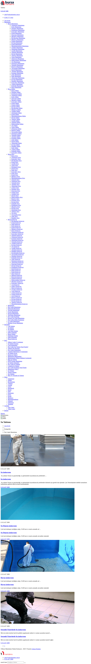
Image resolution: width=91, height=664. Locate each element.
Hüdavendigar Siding (17, 124)
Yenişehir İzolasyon (16, 242)
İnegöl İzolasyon (16, 269)
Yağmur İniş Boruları (14, 348)
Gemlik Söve (15, 164)
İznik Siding (14, 148)
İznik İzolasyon (15, 224)
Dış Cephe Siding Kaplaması (16, 320)
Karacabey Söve (16, 159)
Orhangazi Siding (16, 129)
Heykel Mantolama (16, 54)
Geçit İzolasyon (15, 296)
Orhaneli (10, 401)
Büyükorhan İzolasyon (17, 221)
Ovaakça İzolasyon (16, 289)
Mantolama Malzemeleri (14, 356)
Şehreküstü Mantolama (17, 49)
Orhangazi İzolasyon (17, 237)
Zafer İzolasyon (15, 259)
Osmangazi (11, 378)
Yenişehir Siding (16, 135)
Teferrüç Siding (15, 119)
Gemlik (10, 385)
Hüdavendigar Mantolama (18, 60)
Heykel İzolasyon (16, 265)
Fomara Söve (15, 192)
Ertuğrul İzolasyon (16, 278)
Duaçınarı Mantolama (17, 35)
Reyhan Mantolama (16, 43)
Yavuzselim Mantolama (18, 68)
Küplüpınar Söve (16, 205)
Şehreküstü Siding (16, 113)
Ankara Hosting (36, 649)
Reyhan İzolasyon (16, 300)
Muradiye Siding (16, 100)
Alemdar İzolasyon (16, 250)
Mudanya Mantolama (17, 39)
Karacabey (11, 393)
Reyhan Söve (15, 208)
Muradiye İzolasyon (17, 281)
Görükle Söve (15, 194)
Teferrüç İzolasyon (16, 302)
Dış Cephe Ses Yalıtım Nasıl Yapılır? (18, 347)
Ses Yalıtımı (11, 374)
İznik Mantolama (16, 76)
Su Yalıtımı (11, 329)
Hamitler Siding (15, 146)
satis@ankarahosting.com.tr (12, 14)
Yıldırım (10, 383)
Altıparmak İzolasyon (17, 262)
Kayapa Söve (15, 202)
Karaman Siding (16, 138)
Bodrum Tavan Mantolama (15, 323)
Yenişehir (10, 404)
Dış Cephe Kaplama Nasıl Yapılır (17, 367)
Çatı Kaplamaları (12, 345)
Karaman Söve (15, 200)
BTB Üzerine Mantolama (15, 361)
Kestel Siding (15, 103)
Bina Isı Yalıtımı (12, 359)
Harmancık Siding (16, 133)
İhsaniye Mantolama (17, 66)
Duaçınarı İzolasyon (17, 264)
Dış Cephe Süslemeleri (14, 350)
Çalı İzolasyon (15, 285)
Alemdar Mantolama (17, 71)
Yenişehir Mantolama (17, 65)
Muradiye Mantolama (17, 36)
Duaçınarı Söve (15, 191)
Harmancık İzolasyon (17, 261)
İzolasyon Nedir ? (13, 355)
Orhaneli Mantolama (17, 52)
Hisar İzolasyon (15, 273)
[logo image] (7, 654)
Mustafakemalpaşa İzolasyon (19, 304)
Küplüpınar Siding (16, 94)
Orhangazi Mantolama (17, 59)
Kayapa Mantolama (16, 79)
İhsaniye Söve (15, 199)
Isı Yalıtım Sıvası (12, 353)
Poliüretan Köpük (13, 336)
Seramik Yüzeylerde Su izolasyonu (13, 630)
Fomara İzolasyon (16, 294)
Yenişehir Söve (15, 183)
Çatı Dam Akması (13, 331)
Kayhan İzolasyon (16, 245)
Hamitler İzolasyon (16, 251)
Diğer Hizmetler (12, 337)
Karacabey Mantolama (17, 31)
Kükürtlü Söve (15, 203)
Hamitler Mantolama (17, 81)
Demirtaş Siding (15, 92)
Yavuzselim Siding (16, 132)
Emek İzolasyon (15, 272)
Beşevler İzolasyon (16, 277)
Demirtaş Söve (15, 189)
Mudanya (10, 398)
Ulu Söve (14, 213)
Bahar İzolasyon (16, 270)
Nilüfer (10, 380)
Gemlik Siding (15, 121)
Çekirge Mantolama (16, 84)
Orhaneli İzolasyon (16, 235)
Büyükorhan (11, 382)
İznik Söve (14, 170)
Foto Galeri (11, 407)
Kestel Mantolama (16, 33)
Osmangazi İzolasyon (17, 232)
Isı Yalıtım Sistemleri (13, 363)
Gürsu (9, 386)
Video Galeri (11, 409)
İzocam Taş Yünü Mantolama (16, 318)
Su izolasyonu (6, 472)
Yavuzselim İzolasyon (17, 254)
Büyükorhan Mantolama (18, 38)
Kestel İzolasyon (16, 222)
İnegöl (9, 390)
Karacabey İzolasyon (17, 234)
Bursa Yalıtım (11, 334)
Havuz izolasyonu (7, 578)
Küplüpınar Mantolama (17, 30)
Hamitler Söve (15, 218)
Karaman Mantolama (17, 73)
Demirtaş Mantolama (17, 28)
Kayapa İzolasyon (16, 299)
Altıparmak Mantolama (17, 78)
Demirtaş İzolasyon (16, 256)
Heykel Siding (15, 117)
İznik (9, 391)
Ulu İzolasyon (15, 246)
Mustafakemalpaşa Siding (18, 116)
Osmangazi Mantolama (17, 25)
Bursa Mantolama (13, 23)
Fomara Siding (15, 105)
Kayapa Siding (15, 144)
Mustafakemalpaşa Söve (18, 178)
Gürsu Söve (14, 165)
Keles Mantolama (16, 27)
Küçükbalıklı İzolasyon (17, 253)
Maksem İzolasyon (16, 275)
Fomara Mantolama (16, 41)
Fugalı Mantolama (13, 312)
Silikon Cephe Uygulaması (15, 342)
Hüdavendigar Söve (17, 197)
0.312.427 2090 (4, 11)
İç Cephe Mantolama (14, 321)
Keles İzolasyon (15, 226)
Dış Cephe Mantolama (14, 307)
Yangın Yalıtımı (12, 372)
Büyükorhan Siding (16, 108)
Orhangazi (11, 402)
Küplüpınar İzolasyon (17, 267)
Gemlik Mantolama (16, 51)
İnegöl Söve (14, 168)
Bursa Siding (11, 89)
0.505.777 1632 (8, 17)
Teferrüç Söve (15, 211)
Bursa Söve (11, 154)
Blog (5, 340)
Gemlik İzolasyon (16, 248)
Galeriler (6, 406)
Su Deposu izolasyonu (9, 526)
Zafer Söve (14, 216)
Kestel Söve (14, 162)
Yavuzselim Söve (16, 215)
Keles (9, 394)
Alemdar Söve (15, 184)
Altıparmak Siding (16, 143)
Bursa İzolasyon (12, 219)
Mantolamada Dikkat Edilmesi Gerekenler (19, 358)
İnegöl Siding (15, 141)
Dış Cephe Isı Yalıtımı (14, 364)
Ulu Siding (14, 125)
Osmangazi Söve (16, 157)
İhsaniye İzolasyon (16, 297)
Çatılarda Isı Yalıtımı (13, 366)
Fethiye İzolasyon (16, 286)
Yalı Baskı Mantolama (14, 315)
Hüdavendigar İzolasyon (18, 280)
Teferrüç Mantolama (17, 55)
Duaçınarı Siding (16, 98)
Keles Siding (15, 97)
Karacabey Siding (16, 102)
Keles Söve (14, 173)
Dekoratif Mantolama (14, 308)
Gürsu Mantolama (16, 57)
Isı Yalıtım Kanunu (13, 343)
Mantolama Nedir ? (13, 369)
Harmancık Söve (16, 167)
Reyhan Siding (15, 106)
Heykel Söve (15, 195)
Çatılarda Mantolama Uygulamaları (18, 351)
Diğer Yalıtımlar (12, 332)
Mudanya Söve (15, 176)
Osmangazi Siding (16, 95)
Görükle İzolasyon (16, 243)
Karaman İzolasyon (16, 238)
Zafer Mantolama (16, 74)
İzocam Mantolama (13, 313)
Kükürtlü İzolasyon (16, 258)
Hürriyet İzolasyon (16, 288)
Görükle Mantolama (17, 47)
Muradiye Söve (15, 207)
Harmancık (11, 388)
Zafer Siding (14, 140)
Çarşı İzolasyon (15, 291)
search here (4, 662)
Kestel (9, 396)
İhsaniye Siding (15, 130)
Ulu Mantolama (15, 62)
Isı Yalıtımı (11, 328)
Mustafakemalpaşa (13, 399)
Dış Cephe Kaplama (13, 316)
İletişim (6, 410)
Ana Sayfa (7, 20)
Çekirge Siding (15, 149)
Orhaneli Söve (15, 180)
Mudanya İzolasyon (16, 229)
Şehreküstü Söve (16, 210)
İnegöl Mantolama (16, 70)
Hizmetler (7, 324)
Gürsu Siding (15, 127)
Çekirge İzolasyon (16, 293)
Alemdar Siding (15, 137)
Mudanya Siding (16, 109)
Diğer (5, 377)
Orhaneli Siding (15, 122)
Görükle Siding (15, 111)
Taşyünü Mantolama (13, 310)
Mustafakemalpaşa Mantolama (19, 46)
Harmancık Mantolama (17, 63)
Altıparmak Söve (16, 186)
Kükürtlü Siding (15, 151)
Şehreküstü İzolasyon (17, 240)
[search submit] (25, 662)
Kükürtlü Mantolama (17, 86)
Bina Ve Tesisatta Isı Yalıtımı (16, 375)
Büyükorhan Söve (16, 160)
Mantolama (7, 22)
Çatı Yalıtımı (11, 326)
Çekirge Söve (15, 187)
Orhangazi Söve (15, 181)
